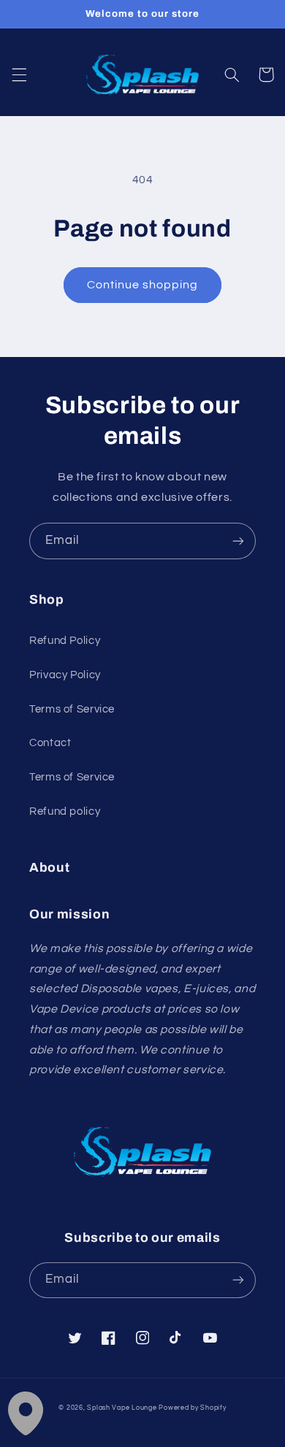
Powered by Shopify (192, 1408)
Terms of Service (72, 709)
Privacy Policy (65, 674)
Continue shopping (143, 285)
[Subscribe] (238, 541)
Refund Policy (64, 640)
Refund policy (64, 811)
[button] (19, 74)
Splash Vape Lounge (121, 1408)
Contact (50, 742)
